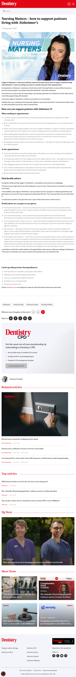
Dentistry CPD (32, 648)
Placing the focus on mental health (15, 281)
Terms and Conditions (25, 670)
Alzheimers (6, 304)
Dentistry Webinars (33, 660)
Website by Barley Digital (50, 670)
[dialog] (3, 673)
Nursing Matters (47, 304)
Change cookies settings (10, 648)
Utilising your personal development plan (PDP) (20, 275)
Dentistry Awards (33, 656)
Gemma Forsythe (32, 304)
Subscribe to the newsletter (61, 648)
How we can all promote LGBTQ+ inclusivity (18, 278)
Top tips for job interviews (12, 284)
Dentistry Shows (32, 652)
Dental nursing (18, 304)
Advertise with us (7, 652)
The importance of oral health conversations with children (23, 271)
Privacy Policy (37, 670)
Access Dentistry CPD (16, 366)
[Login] (69, 4)
